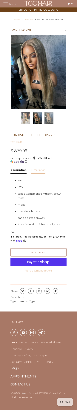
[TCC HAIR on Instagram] (33, 332)
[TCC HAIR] (38, 3)
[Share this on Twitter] (22, 291)
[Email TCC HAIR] (42, 332)
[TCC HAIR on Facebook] (14, 332)
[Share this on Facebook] (30, 291)
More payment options (38, 270)
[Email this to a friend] (55, 291)
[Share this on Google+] (47, 291)
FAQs (14, 368)
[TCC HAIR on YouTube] (24, 332)
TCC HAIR (16, 142)
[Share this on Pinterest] (38, 291)
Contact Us (20, 384)
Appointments (23, 376)
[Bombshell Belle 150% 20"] (38, 72)
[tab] (18, 171)
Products (28, 19)
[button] (38, 159)
